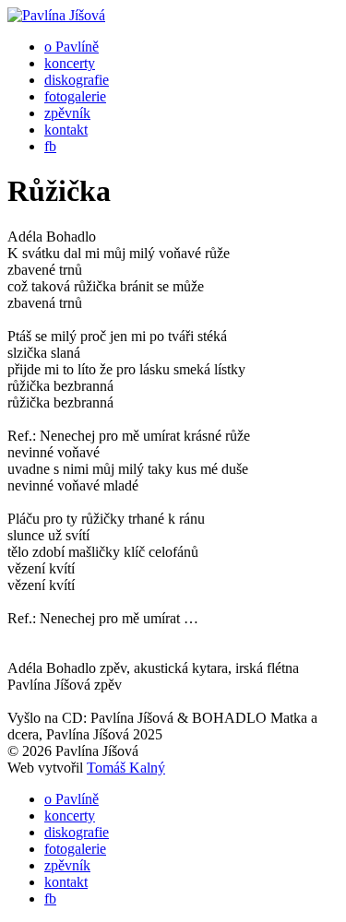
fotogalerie (75, 96)
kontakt (66, 129)
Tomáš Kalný (126, 767)
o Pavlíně (71, 46)
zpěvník (67, 113)
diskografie (76, 80)
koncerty (69, 63)
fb (50, 146)
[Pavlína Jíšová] (56, 15)
